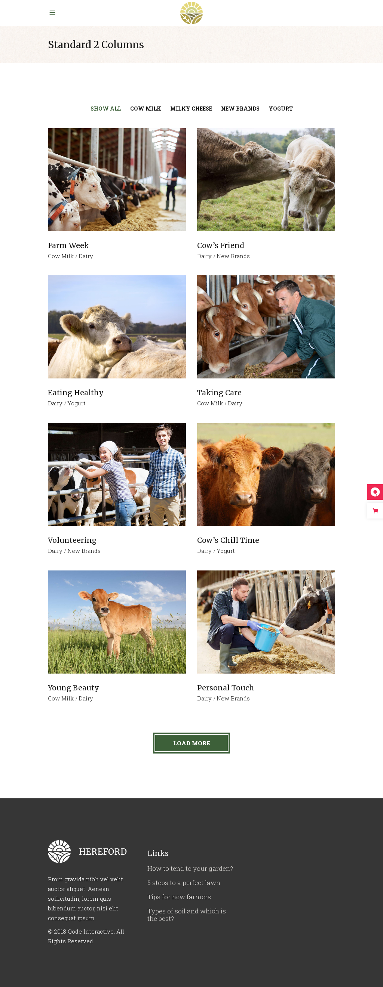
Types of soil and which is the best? (186, 915)
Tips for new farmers (179, 896)
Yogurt (76, 403)
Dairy (86, 256)
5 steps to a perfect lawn (183, 882)
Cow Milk (61, 256)
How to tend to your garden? (190, 868)
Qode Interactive (91, 931)
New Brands (233, 256)
